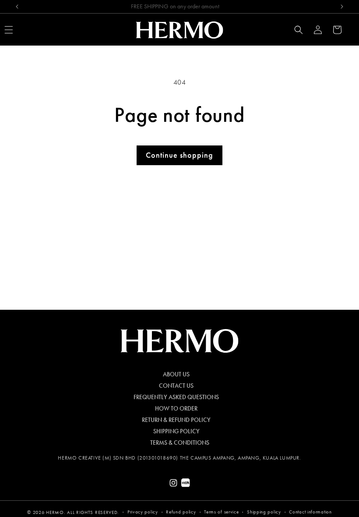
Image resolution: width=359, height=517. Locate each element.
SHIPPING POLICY (176, 431)
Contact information (310, 512)
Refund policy (181, 512)
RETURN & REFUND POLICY (176, 420)
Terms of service (221, 512)
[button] (298, 29)
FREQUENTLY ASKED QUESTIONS (176, 397)
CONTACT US (176, 386)
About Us (176, 375)
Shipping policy (264, 512)
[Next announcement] (342, 6)
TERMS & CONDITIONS (179, 443)
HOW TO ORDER (176, 409)
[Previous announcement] (17, 6)
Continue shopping (179, 155)
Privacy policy (142, 512)
